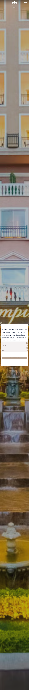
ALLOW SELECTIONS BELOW (14, 361)
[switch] (27, 345)
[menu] (2, 2)
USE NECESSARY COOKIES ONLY (14, 364)
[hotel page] (14, 2)
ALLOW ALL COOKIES (14, 357)
